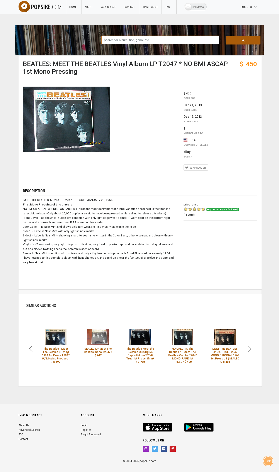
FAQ (169, 7)
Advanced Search (29, 429)
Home (73, 7)
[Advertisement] (220, 258)
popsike (46, 7)
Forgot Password (91, 434)
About (90, 7)
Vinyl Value (150, 7)
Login (84, 425)
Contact (130, 7)
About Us (24, 425)
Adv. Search (109, 7)
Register (86, 429)
